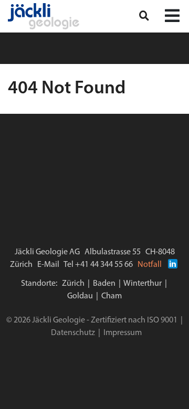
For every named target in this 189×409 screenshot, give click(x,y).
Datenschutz (73, 333)
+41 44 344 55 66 (104, 265)
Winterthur (142, 283)
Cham (111, 296)
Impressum (122, 333)
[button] (172, 16)
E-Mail (48, 265)
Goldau (80, 296)
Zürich (73, 283)
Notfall (150, 265)
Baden (104, 283)
